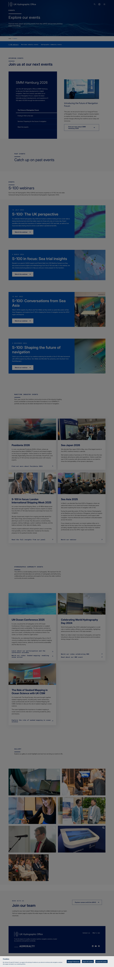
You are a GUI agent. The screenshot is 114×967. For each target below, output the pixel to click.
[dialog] (57, 961)
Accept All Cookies (101, 961)
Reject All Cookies (88, 961)
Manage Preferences (73, 961)
